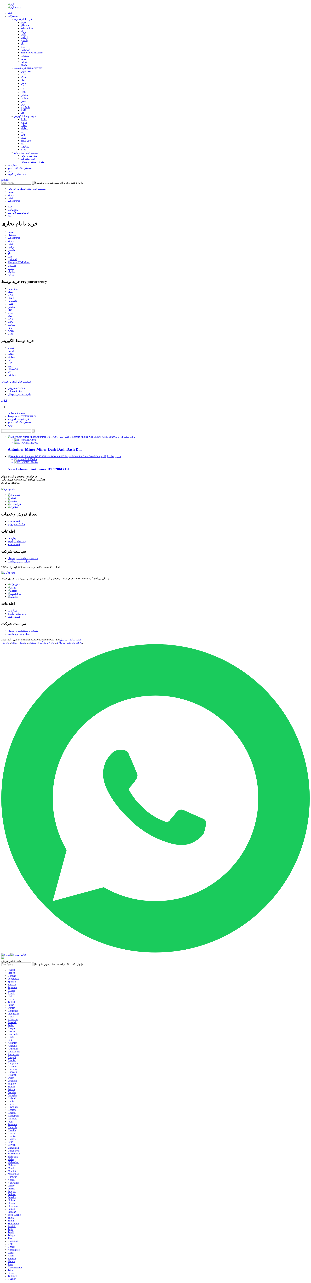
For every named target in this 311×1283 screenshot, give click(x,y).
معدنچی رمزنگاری (65, 642)
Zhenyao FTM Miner (32, 52)
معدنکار (25, 25)
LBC (23, 92)
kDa (23, 113)
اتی (22, 131)
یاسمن (24, 40)
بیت (23, 46)
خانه (10, 12)
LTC (23, 74)
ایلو (22, 43)
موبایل (63, 639)
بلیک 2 (24, 119)
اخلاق (24, 83)
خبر (10, 171)
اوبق (23, 104)
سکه (23, 77)
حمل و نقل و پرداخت (19, 561)
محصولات (13, 16)
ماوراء (24, 64)
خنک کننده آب (28, 158)
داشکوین (25, 107)
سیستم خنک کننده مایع (26, 152)
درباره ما (12, 165)
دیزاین (24, 61)
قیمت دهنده (14, 521)
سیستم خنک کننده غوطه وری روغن (27, 188)
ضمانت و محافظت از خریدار (23, 558)
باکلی (23, 34)
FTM (23, 149)
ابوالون (24, 37)
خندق (23, 101)
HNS (23, 86)
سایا (23, 80)
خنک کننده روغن (29, 155)
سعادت (25, 98)
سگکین (25, 95)
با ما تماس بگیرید (17, 174)
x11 (22, 143)
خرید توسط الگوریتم (25, 116)
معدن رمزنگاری (46, 642)
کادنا (23, 134)
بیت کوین (26, 71)
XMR (24, 110)
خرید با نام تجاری (23, 19)
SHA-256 (26, 140)
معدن (14, 642)
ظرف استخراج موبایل (32, 161)
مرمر (24, 22)
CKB (23, 89)
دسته (23, 137)
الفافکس (25, 49)
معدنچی (25, 55)
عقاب (24, 125)
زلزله (24, 31)
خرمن (24, 122)
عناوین (23, 954)
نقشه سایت (75, 639)
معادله (24, 128)
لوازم (10, 425)
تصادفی (25, 146)
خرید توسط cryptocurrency (28, 68)
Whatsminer (27, 28)
